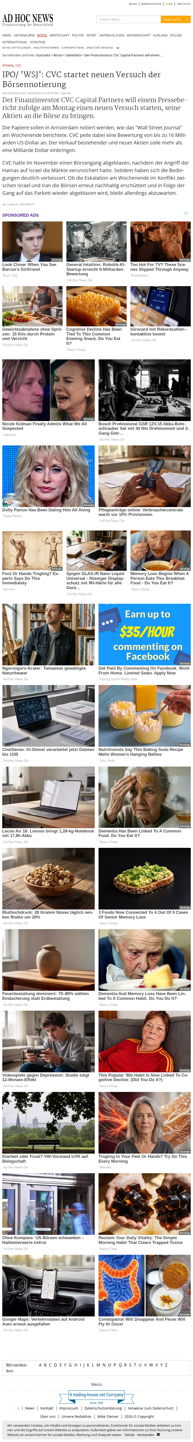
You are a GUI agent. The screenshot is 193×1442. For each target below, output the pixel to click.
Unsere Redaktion (76, 1416)
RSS (170, 4)
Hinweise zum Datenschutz (151, 1408)
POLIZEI (176, 35)
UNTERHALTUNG (111, 35)
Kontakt (46, 1408)
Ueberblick (73, 55)
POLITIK (78, 35)
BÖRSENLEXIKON (151, 4)
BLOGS (133, 4)
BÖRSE (42, 35)
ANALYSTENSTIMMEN (46, 47)
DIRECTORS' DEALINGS (99, 47)
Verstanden (145, 1434)
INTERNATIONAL (14, 42)
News (29, 1408)
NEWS (6, 35)
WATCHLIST (184, 4)
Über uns (48, 1416)
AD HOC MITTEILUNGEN (16, 47)
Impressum (68, 1408)
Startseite (43, 55)
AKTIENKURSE (24, 35)
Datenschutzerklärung (103, 1408)
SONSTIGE (37, 42)
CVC (18, 66)
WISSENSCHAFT (139, 35)
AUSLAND (160, 35)
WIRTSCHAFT (59, 35)
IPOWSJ (7, 66)
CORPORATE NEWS (73, 47)
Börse (58, 55)
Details (130, 1434)
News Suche (172, 19)
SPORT (91, 35)
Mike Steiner (108, 1416)
